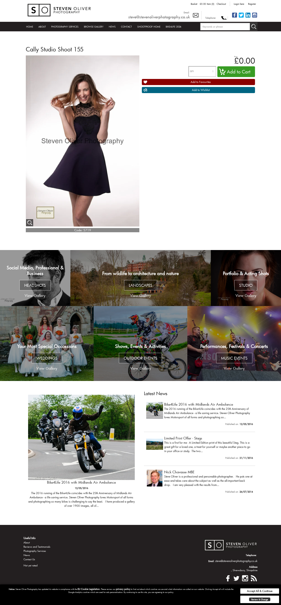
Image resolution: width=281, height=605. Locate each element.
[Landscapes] (140, 278)
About (42, 26)
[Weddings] (47, 343)
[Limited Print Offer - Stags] (81, 453)
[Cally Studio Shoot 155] (29, 223)
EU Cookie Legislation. (89, 588)
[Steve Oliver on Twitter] (241, 17)
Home (29, 26)
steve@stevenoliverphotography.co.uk (159, 16)
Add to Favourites (201, 82)
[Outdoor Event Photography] (140, 343)
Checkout (221, 3)
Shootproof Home (148, 26)
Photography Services (65, 26)
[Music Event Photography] (234, 343)
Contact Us (29, 559)
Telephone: (210, 17)
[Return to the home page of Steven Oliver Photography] (59, 9)
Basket (194, 3)
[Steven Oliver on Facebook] (228, 578)
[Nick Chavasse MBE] (199, 482)
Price (235, 56)
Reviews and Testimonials (37, 546)
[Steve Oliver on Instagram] (254, 17)
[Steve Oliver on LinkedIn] (248, 17)
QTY (192, 71)
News (112, 26)
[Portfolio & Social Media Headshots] (35, 278)
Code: (78, 230)
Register (252, 3)
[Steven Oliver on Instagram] (245, 578)
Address (253, 566)
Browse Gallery (93, 26)
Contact (126, 26)
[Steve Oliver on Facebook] (234, 17)
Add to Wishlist (201, 90)
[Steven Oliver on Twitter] (236, 578)
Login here (239, 3)
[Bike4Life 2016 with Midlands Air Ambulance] (199, 414)
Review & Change (259, 599)
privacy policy (123, 588)
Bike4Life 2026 (173, 26)
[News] (253, 578)
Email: (187, 12)
